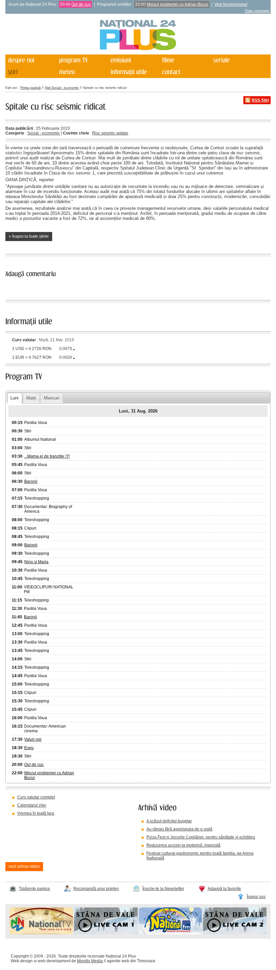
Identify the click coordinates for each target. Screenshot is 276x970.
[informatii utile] (133, 72)
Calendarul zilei (31, 805)
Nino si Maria (36, 561)
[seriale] (236, 60)
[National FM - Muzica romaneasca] (170, 933)
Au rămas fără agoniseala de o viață (179, 829)
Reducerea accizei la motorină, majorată (183, 845)
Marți (31, 397)
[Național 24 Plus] (137, 35)
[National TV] (41, 933)
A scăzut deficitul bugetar (169, 821)
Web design (22, 961)
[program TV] (82, 60)
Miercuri (51, 397)
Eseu (29, 747)
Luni (14, 397)
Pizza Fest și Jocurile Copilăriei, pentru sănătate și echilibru (200, 837)
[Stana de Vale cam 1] (106, 933)
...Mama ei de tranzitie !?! (47, 456)
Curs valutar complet (36, 797)
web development (54, 961)
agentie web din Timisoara (131, 961)
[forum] (82, 72)
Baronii (30, 481)
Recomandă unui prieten (96, 888)
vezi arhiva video (24, 866)
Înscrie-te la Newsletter (163, 888)
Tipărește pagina (34, 888)
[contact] (185, 72)
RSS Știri (260, 100)
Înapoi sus (256, 896)
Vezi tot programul (230, 4)
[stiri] (30, 72)
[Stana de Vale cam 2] (235, 933)
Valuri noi (32, 739)
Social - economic (43, 133)
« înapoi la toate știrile (29, 236)
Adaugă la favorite (224, 888)
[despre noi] (30, 60)
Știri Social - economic (62, 87)
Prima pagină (30, 87)
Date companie (257, 11)
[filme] (185, 60)
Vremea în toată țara (35, 813)
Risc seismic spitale (110, 133)
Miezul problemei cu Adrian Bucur (177, 4)
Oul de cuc (81, 4)
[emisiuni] (133, 60)
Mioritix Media (90, 961)
